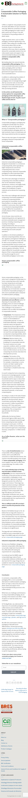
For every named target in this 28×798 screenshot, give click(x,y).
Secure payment (5, 760)
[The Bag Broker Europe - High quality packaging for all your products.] (14, 3)
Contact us (4, 743)
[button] (2, 3)
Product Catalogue (6, 749)
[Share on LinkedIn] (20, 683)
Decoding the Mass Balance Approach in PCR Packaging (21, 690)
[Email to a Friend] (15, 683)
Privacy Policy (5, 757)
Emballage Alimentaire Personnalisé (11, 788)
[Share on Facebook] (10, 683)
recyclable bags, (6, 617)
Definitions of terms (6, 746)
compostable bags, (20, 615)
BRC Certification (6, 763)
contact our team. (6, 658)
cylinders (13, 617)
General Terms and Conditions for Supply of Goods (13, 770)
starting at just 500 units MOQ (14, 628)
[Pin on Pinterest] (18, 683)
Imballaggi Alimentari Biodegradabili (11, 782)
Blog (2, 9)
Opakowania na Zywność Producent (11, 779)
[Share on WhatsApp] (7, 683)
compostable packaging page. (14, 537)
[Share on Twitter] (12, 683)
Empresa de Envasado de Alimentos (11, 791)
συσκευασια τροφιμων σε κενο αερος (11, 785)
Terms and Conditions (7, 766)
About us (3, 737)
